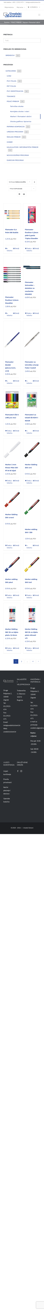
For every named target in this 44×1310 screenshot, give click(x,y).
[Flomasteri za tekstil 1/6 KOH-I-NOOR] (32, 400)
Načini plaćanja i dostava (6, 790)
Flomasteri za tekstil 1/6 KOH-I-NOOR (31, 418)
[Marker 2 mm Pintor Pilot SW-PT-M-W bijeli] (12, 449)
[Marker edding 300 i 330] (32, 507)
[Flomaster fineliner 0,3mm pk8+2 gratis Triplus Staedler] (32, 214)
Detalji (17, 248)
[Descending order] (34, 182)
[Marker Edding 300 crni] (32, 449)
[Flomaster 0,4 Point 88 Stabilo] (12, 214)
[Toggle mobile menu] (39, 15)
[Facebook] (18, 771)
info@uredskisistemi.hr (33, 2)
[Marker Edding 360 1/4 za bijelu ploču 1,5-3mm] (12, 614)
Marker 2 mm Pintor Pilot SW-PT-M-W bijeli (11, 468)
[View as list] (24, 194)
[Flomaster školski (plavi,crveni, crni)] (12, 339)
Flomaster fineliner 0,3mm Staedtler (12, 300)
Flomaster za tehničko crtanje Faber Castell (32, 365)
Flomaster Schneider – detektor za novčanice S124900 (30, 288)
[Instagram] (21, 771)
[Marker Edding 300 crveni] (12, 499)
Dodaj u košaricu (29, 250)
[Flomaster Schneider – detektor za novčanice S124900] (32, 267)
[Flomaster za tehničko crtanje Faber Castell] (32, 339)
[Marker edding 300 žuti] (32, 564)
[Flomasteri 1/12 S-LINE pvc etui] (12, 400)
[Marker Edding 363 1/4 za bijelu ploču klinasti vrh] (32, 614)
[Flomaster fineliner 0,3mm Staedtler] (12, 274)
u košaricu (9, 250)
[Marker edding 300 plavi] (12, 564)
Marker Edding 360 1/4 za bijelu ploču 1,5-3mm (11, 632)
